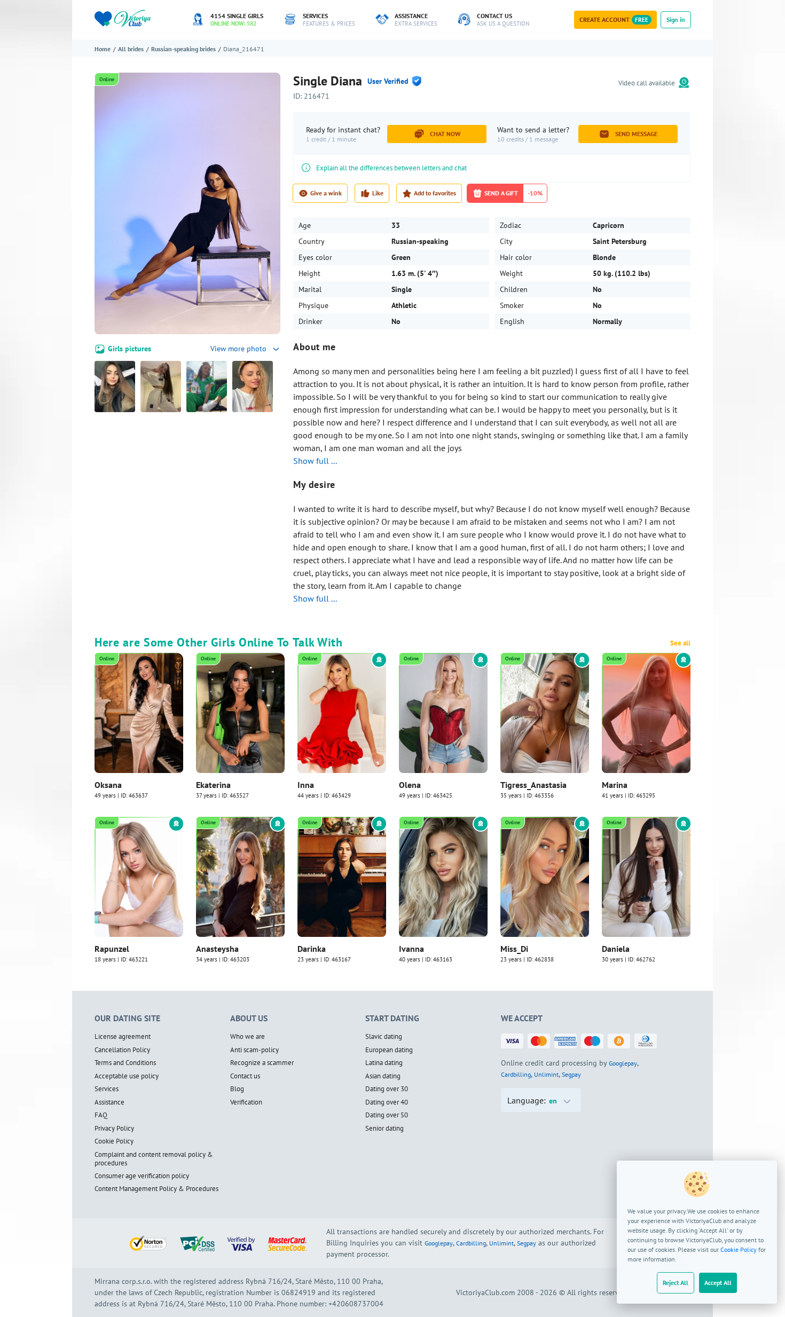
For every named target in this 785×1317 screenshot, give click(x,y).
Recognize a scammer (262, 1063)
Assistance (109, 1102)
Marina (614, 784)
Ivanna (411, 948)
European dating (389, 1050)
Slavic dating (383, 1036)
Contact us (245, 1076)
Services (107, 1089)
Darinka (311, 948)
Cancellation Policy (122, 1050)
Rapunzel (112, 948)
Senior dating (384, 1128)
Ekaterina (213, 784)
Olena (410, 784)
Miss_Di (514, 948)
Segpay (571, 1074)
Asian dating (383, 1076)
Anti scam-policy (254, 1050)
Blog (237, 1089)
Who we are (247, 1036)
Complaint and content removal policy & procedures (154, 1159)
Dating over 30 (386, 1089)
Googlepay (623, 1063)
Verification (246, 1102)
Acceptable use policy (127, 1076)
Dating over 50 (386, 1115)
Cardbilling (516, 1074)
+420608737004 (355, 1303)
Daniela (616, 948)
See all (680, 643)
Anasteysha (217, 948)
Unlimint (546, 1074)
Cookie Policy (738, 1249)
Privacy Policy (114, 1128)
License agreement (123, 1036)
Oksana (108, 784)
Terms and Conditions (125, 1063)
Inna (305, 784)
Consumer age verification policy (142, 1176)
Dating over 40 (386, 1102)
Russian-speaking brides (183, 49)
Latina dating (384, 1063)
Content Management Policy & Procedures (156, 1189)
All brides (131, 49)
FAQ (101, 1115)
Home (103, 49)
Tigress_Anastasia (533, 784)
